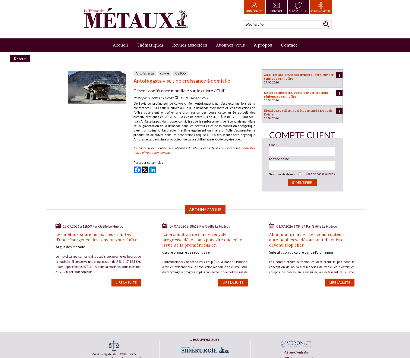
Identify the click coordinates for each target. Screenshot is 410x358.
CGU (123, 354)
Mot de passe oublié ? (320, 173)
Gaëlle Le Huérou (161, 98)
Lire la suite (126, 282)
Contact (276, 11)
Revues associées (189, 45)
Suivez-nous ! (298, 11)
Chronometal (321, 11)
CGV (133, 354)
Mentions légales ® (104, 354)
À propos (263, 45)
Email (273, 145)
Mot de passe (279, 159)
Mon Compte (254, 11)
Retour (20, 58)
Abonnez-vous (230, 45)
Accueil (120, 45)
